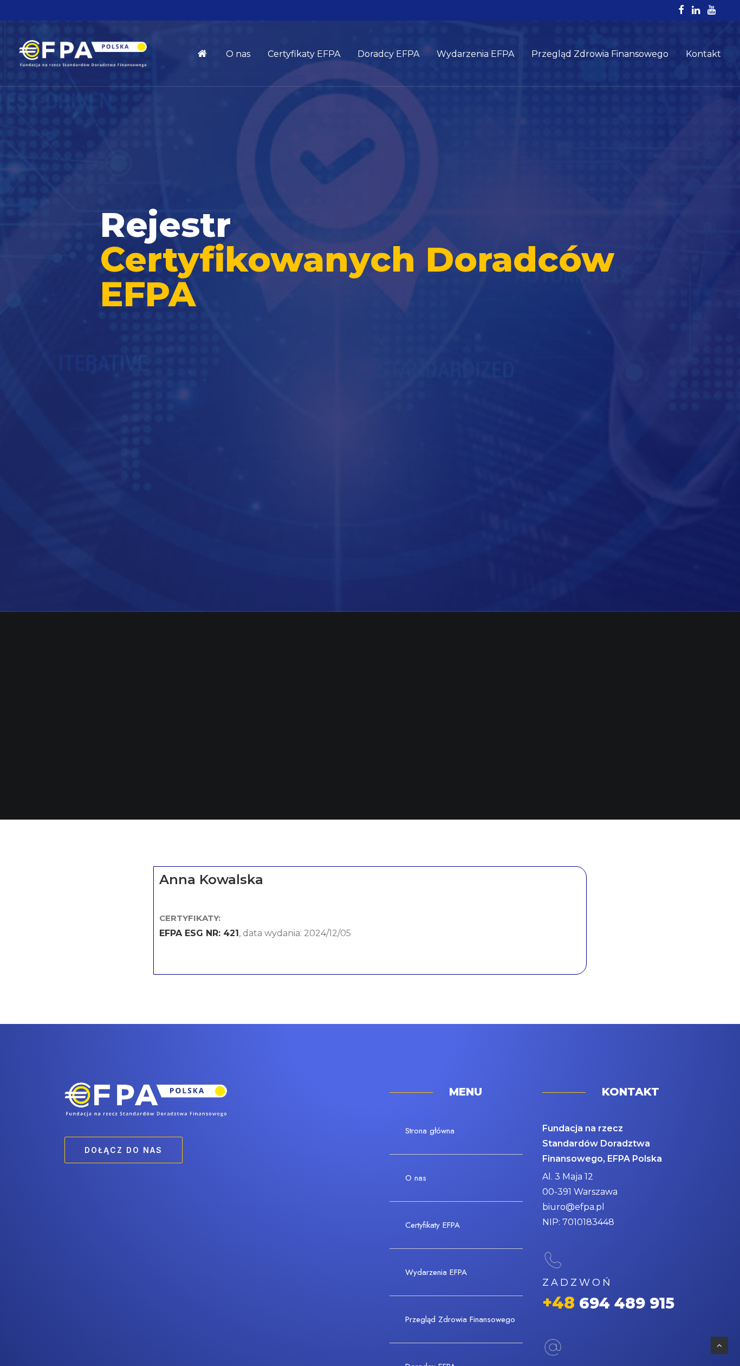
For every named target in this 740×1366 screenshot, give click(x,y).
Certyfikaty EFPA (304, 54)
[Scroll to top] (719, 1344)
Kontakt (703, 54)
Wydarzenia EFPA (475, 54)
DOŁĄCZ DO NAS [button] (124, 1150)
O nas (238, 54)
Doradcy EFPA (388, 54)
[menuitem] (207, 54)
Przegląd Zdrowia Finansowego (599, 54)
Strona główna (207, 54)
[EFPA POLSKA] (83, 53)
